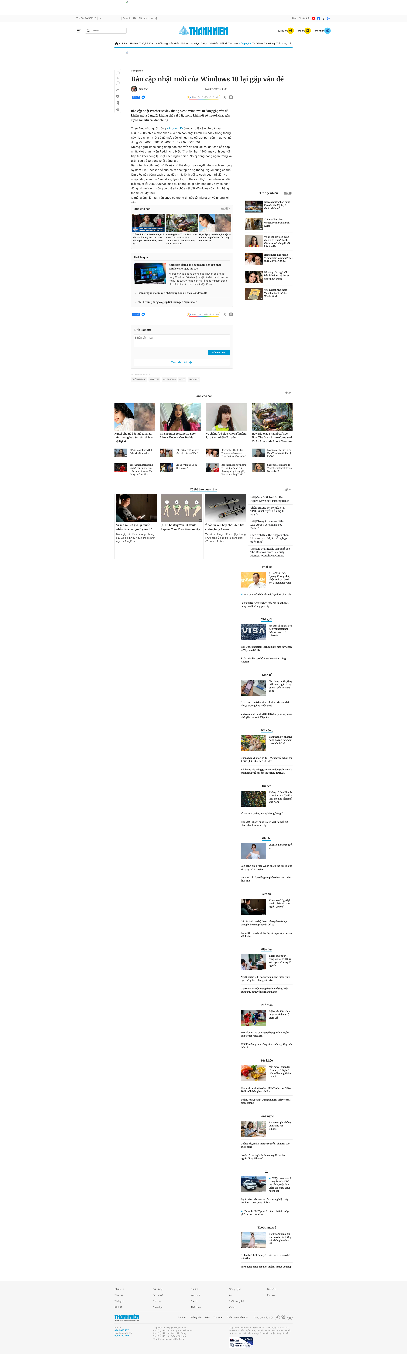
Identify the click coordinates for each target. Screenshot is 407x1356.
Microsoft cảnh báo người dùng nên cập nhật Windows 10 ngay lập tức (195, 266)
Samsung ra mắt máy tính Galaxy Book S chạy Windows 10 (172, 293)
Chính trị (123, 43)
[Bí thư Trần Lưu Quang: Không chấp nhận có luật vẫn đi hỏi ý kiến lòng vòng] (253, 580)
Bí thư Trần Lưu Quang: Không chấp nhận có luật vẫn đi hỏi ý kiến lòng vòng (280, 578)
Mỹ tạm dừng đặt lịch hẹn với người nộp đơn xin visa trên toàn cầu (280, 630)
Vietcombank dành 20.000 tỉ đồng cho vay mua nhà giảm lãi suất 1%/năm (266, 716)
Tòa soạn (218, 1317)
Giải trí (223, 43)
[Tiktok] (324, 18)
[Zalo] (329, 18)
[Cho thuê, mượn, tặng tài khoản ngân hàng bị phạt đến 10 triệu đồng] (253, 688)
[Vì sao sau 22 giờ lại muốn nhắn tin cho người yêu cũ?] (253, 907)
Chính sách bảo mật (237, 1317)
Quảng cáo (195, 1317)
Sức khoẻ (158, 1295)
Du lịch (204, 43)
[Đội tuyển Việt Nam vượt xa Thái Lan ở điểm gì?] (253, 1018)
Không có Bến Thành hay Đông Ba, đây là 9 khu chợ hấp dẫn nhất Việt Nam (280, 797)
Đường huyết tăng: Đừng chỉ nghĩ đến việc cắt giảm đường (265, 1101)
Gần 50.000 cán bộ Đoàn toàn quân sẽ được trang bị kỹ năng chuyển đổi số (264, 923)
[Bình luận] (117, 97)
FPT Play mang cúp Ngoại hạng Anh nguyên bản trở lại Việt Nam (265, 1034)
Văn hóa (214, 43)
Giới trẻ (184, 43)
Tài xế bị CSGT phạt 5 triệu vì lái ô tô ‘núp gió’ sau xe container (265, 1213)
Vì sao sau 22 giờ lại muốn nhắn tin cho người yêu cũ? (279, 903)
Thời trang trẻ (283, 43)
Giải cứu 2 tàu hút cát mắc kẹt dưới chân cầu (267, 594)
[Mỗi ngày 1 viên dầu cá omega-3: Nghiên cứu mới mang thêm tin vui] (253, 1073)
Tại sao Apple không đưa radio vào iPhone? (280, 1125)
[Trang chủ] (116, 43)
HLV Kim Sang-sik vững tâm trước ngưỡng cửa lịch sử (266, 1046)
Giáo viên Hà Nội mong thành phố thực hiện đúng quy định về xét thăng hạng (264, 990)
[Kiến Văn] (134, 89)
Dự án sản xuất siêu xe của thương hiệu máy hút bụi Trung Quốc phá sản (265, 1201)
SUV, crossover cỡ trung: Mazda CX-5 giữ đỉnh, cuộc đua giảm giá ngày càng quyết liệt (280, 1184)
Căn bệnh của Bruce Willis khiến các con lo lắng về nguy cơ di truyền (266, 867)
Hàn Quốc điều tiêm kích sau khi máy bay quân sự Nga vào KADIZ (266, 648)
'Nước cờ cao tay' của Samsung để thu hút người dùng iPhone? (263, 1157)
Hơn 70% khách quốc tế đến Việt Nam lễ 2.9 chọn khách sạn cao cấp (264, 824)
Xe (253, 43)
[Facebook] (319, 18)
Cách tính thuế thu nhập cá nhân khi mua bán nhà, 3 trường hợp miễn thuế (265, 704)
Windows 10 (174, 128)
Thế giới (143, 43)
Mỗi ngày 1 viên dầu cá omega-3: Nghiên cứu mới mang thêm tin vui (280, 1072)
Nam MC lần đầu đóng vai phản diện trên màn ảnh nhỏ (266, 879)
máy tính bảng (169, 379)
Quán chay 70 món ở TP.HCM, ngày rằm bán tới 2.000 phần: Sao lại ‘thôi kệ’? (266, 760)
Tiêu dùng (269, 43)
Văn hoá (195, 1295)
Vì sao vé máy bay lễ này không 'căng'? (262, 813)
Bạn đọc (271, 1289)
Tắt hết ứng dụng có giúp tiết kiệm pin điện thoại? (167, 302)
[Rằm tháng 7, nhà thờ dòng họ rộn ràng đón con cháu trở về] (253, 743)
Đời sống (163, 43)
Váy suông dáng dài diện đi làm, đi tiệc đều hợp (266, 1266)
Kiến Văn (143, 89)
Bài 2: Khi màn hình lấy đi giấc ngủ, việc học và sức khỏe (266, 935)
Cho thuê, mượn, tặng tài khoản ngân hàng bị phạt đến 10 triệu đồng (280, 686)
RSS (207, 1317)
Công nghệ (245, 43)
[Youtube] (313, 18)
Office (182, 379)
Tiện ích (143, 18)
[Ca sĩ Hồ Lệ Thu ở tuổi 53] (253, 851)
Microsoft (154, 379)
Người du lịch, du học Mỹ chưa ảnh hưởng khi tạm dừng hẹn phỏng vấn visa (265, 979)
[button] (118, 73)
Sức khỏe (174, 43)
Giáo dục (194, 43)
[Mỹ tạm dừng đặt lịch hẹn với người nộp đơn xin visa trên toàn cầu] (253, 632)
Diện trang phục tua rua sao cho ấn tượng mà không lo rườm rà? (280, 1238)
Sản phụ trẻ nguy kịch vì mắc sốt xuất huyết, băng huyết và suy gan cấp (265, 605)
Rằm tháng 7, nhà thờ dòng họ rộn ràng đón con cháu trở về (280, 740)
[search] (106, 31)
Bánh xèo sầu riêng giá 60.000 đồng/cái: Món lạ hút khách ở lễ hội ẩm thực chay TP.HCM (267, 771)
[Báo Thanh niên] (126, 1317)
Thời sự (134, 43)
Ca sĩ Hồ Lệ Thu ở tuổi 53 (280, 846)
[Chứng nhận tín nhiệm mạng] (241, 1342)
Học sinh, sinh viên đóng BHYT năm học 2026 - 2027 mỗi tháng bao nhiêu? (266, 1090)
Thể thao (233, 43)
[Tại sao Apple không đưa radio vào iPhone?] (253, 1129)
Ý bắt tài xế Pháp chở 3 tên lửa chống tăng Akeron (263, 660)
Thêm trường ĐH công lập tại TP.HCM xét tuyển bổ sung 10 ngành (280, 960)
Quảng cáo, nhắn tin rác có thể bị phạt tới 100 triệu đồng (265, 1145)
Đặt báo (182, 1317)
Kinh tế (153, 43)
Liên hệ (153, 18)
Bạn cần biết (129, 18)
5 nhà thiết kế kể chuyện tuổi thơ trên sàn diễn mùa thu (266, 1257)
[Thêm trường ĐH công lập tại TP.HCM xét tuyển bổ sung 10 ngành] (253, 962)
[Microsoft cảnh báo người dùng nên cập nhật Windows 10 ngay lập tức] (150, 273)
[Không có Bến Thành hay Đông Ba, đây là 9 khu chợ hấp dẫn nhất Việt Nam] (253, 799)
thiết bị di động (139, 379)
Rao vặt (271, 1295)
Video (259, 43)
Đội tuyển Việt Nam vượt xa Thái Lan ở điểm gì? (279, 1014)
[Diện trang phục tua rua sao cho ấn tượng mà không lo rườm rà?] (253, 1240)
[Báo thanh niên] (203, 30)
